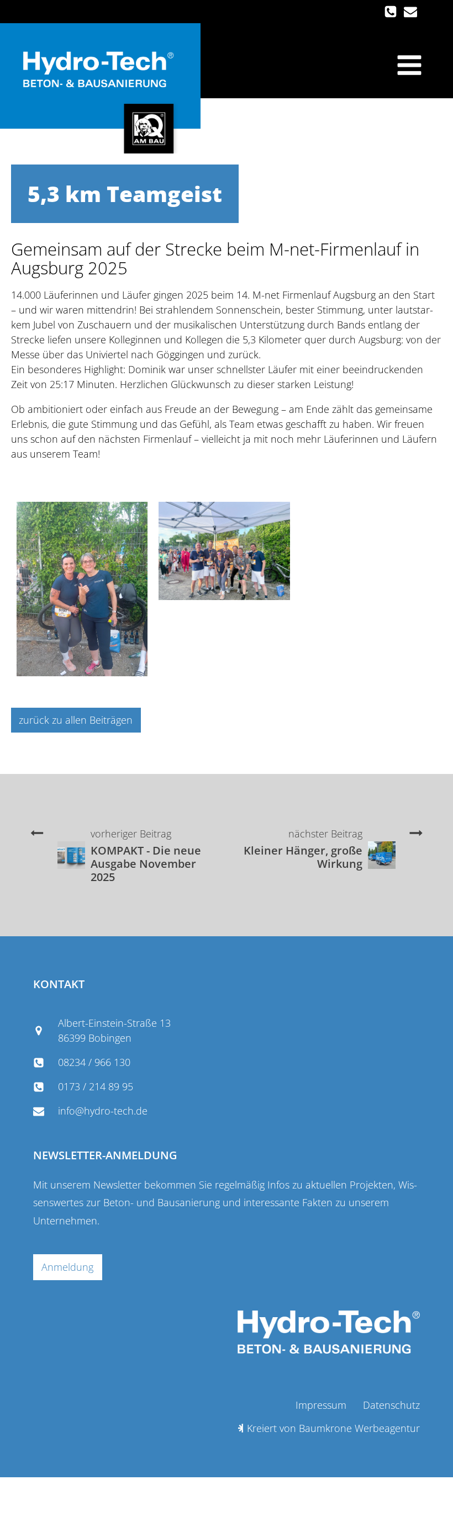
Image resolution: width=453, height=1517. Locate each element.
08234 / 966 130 (94, 1062)
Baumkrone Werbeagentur (359, 1428)
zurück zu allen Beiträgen (76, 719)
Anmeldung (67, 1267)
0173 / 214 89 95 (95, 1086)
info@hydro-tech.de (103, 1110)
